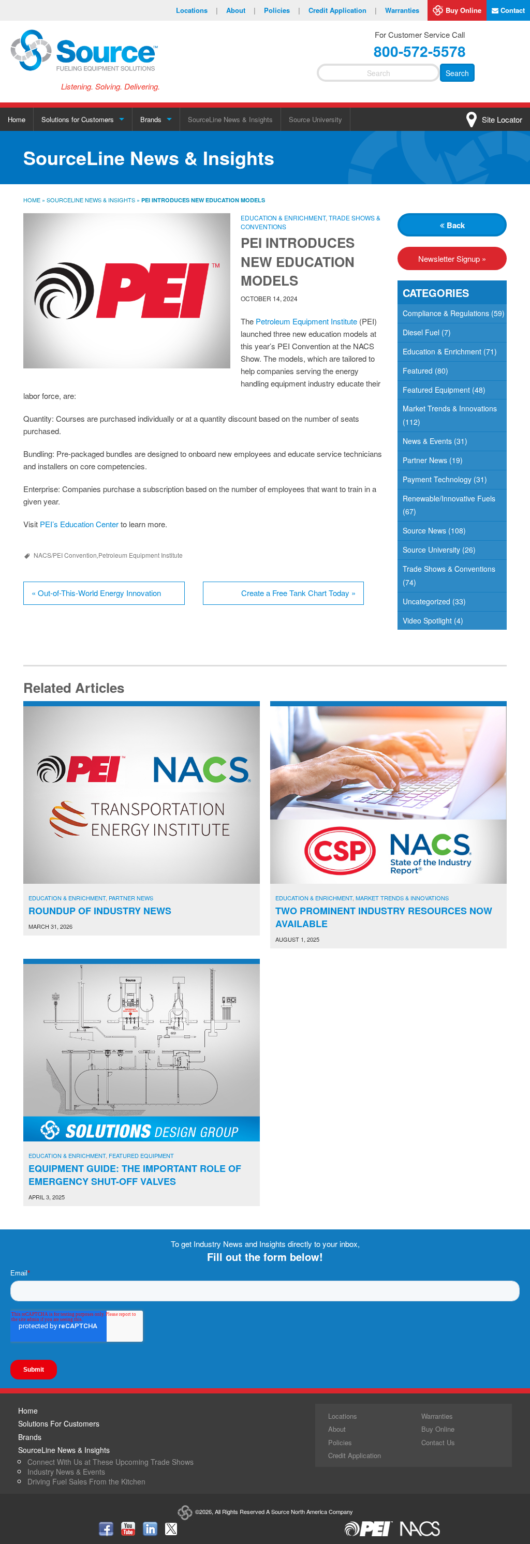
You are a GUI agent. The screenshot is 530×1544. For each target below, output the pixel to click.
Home (16, 119)
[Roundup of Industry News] (141, 795)
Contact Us (438, 1442)
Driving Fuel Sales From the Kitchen (86, 1481)
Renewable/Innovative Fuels (449, 498)
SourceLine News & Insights (230, 119)
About (241, 10)
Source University (315, 119)
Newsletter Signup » (452, 258)
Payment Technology (437, 479)
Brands (150, 119)
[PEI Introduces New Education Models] (126, 290)
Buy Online (463, 10)
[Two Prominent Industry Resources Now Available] (388, 795)
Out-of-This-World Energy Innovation (96, 592)
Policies (282, 10)
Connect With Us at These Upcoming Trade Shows (110, 1462)
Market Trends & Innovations (450, 408)
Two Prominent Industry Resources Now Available (383, 917)
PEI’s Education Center (79, 523)
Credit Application (342, 10)
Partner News (425, 460)
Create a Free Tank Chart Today (298, 592)
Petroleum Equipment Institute (306, 321)
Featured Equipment (436, 389)
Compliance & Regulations (446, 313)
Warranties (402, 10)
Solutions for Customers (77, 119)
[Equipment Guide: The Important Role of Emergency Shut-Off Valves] (141, 1052)
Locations (197, 10)
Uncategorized (426, 601)
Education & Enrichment (283, 217)
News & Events (427, 441)
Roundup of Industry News (99, 910)
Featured (418, 370)
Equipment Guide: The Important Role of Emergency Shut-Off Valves (134, 1175)
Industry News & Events (66, 1471)
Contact (511, 10)
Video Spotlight (427, 620)
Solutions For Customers (58, 1423)
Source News (424, 530)
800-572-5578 (420, 51)
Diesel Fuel (421, 332)
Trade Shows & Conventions (449, 568)
